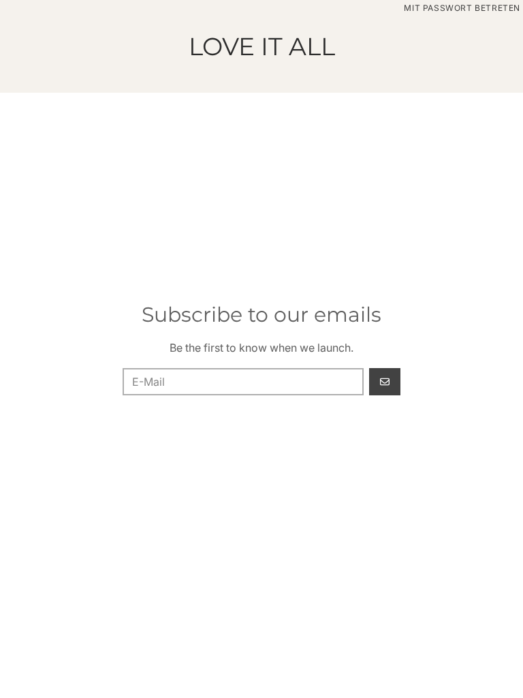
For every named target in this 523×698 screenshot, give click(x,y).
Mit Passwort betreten (462, 8)
